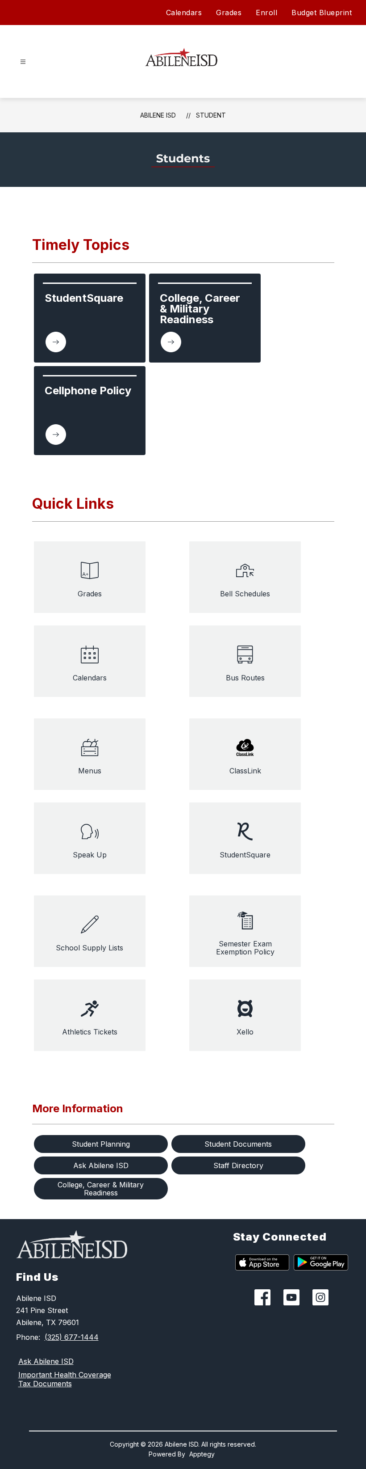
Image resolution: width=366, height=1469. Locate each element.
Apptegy (202, 1454)
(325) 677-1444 (72, 1337)
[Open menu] (23, 62)
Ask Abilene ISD (46, 1361)
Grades (228, 12)
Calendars (184, 12)
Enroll (266, 12)
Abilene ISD (158, 115)
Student (211, 115)
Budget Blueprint (321, 12)
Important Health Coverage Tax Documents (64, 1379)
